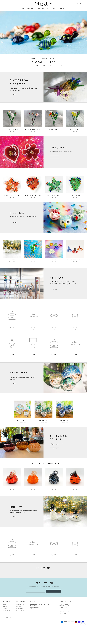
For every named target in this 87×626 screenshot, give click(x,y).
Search (5, 604)
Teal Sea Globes (43, 420)
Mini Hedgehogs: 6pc (54, 259)
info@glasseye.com (64, 611)
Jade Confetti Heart (75, 195)
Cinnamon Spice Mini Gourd (12, 488)
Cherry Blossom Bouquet (33, 129)
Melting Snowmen (12, 259)
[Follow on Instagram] (7, 617)
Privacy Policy (19, 608)
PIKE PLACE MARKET (63, 8)
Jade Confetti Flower (54, 195)
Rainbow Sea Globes (22, 420)
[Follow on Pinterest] (10, 617)
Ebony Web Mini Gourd (54, 488)
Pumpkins (53, 463)
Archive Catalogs (7, 610)
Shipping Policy (20, 604)
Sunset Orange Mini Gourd (33, 488)
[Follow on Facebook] (3, 617)
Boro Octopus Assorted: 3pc (74, 259)
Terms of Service (20, 610)
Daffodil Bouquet (75, 129)
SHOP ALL (14, 94)
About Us (5, 606)
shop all (54, 157)
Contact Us (6, 608)
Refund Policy (19, 606)
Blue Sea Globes (64, 420)
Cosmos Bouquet (54, 129)
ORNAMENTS (21, 8)
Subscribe (54, 591)
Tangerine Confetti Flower (12, 195)
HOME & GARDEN (51, 8)
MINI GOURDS (36, 463)
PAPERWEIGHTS (31, 8)
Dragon (33, 259)
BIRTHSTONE (41, 8)
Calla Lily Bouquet (12, 129)
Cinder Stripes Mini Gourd (75, 488)
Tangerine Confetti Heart (33, 195)
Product (12, 326)
